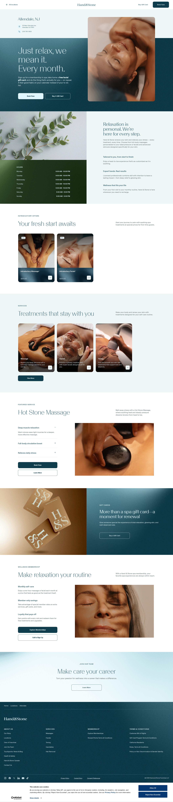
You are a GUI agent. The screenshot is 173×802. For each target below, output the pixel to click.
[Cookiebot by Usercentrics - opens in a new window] (16, 798)
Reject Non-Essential (152, 794)
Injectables (50, 747)
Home (6, 706)
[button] (37, 427)
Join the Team (9, 747)
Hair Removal (50, 752)
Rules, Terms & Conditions (139, 747)
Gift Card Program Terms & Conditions (143, 738)
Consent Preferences (93, 778)
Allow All (153, 788)
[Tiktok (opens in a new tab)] (27, 778)
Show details (34, 798)
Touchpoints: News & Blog (13, 752)
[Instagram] (5, 778)
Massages (49, 733)
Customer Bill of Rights (138, 733)
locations (14, 706)
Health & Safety (9, 756)
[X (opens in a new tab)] (14, 778)
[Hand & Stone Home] (86, 4)
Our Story (7, 733)
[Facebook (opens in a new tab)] (9, 778)
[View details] (50, 278)
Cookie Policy (78, 778)
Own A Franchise (10, 742)
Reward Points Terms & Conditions (100, 738)
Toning (48, 742)
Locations (7, 738)
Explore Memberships (95, 733)
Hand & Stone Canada (12, 761)
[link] (36, 258)
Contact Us (8, 765)
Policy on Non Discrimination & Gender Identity (146, 752)
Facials (48, 738)
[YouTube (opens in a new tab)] (23, 778)
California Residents (137, 742)
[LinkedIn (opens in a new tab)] (18, 778)
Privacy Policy (65, 778)
